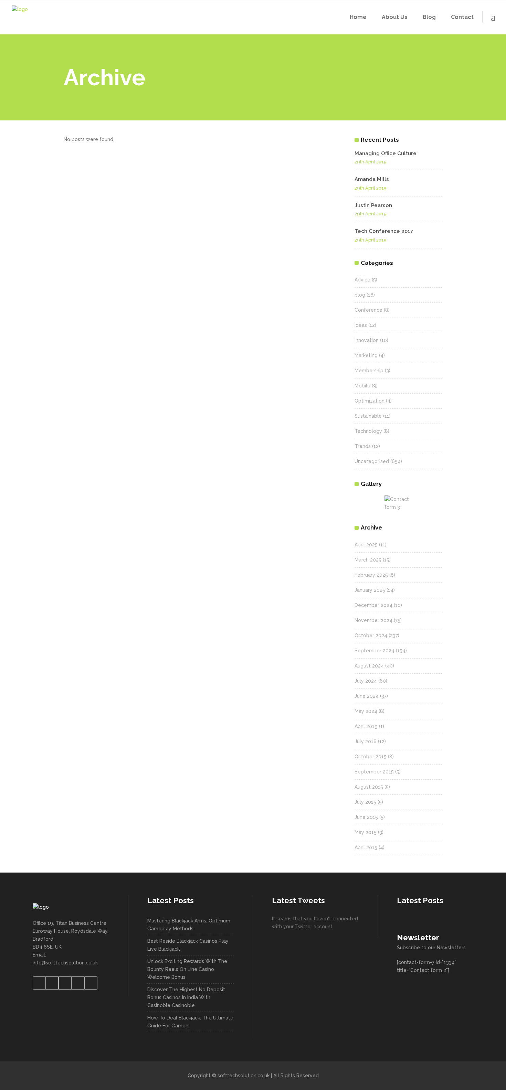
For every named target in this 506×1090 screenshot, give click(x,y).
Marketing (366, 355)
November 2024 (373, 620)
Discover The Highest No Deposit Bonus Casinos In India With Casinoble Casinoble (186, 997)
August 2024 (369, 666)
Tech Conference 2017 (384, 231)
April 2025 (366, 544)
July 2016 (366, 741)
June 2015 (366, 817)
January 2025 (370, 590)
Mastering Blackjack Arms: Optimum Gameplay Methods (188, 924)
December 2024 (373, 605)
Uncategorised (372, 461)
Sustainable (368, 416)
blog (360, 295)
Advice (362, 279)
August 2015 (369, 787)
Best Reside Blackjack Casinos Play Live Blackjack (188, 945)
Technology (368, 431)
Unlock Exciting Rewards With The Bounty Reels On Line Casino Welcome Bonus (187, 969)
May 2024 (366, 711)
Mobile (362, 385)
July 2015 (365, 802)
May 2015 (366, 832)
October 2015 (371, 756)
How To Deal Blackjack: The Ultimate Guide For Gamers (190, 1021)
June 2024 (367, 696)
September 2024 (374, 650)
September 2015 (374, 771)
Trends (363, 446)
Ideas (361, 325)
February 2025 (371, 575)
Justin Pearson (373, 205)
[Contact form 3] (398, 503)
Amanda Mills (372, 179)
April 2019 (366, 726)
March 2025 (368, 560)
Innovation (367, 340)
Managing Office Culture (386, 153)
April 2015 (366, 847)
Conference (368, 310)
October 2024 (371, 635)
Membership (369, 370)
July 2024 (366, 681)
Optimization (369, 401)
